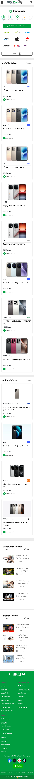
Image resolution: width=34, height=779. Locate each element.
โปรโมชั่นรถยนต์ (5, 707)
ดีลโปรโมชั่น (4, 741)
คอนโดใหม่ (4, 722)
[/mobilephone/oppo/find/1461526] (17, 346)
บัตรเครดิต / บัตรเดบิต (24, 690)
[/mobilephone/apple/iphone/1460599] (17, 509)
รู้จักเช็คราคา (4, 748)
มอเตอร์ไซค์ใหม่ (5, 693)
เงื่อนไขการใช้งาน (5, 745)
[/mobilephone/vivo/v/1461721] (17, 115)
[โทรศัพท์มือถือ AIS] (17, 32)
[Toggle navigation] (2, 2)
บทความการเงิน (5, 700)
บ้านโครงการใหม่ (5, 719)
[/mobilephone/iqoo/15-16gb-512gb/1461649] (17, 192)
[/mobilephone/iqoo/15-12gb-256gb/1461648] (17, 230)
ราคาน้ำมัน (21, 704)
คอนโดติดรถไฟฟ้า (6, 726)
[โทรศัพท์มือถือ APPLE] (17, 39)
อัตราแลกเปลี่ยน (22, 707)
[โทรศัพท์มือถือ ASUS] (6, 46)
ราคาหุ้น (20, 700)
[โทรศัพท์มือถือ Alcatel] (27, 32)
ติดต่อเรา (3, 752)
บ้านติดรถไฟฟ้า (5, 730)
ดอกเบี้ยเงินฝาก (22, 693)
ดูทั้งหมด (15, 54)
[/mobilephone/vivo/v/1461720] (17, 153)
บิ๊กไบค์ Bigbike (5, 697)
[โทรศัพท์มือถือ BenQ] (27, 46)
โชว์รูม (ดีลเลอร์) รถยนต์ (7, 704)
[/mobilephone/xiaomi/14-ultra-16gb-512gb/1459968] (17, 470)
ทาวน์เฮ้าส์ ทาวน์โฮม (6, 733)
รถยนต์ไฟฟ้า (4, 690)
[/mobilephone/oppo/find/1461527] (17, 307)
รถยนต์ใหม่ (4, 686)
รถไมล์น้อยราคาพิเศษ (7, 711)
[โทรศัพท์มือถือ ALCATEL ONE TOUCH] (6, 39)
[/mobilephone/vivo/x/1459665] (17, 432)
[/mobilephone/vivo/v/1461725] (17, 76)
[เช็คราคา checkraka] (13, 2)
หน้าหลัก (3, 738)
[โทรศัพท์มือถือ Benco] (17, 46)
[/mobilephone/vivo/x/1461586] (17, 269)
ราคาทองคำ (21, 697)
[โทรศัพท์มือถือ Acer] (6, 32)
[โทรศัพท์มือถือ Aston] (27, 39)
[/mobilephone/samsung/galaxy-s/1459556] (17, 393)
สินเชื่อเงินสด (21, 686)
